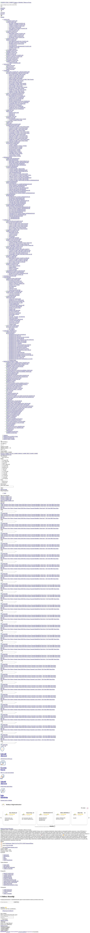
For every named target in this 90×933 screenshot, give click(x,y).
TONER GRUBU (7, 876)
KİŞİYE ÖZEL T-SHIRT (9, 439)
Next (88, 817)
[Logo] (16, 2)
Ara (2, 488)
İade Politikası (6, 866)
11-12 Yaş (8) (5, 471)
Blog (4, 857)
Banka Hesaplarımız (7, 860)
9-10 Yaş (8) (5, 478)
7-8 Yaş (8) (4, 477)
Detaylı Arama (4, 489)
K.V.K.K (5, 892)
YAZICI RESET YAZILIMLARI (10, 881)
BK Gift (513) (5, 457)
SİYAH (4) (4, 482)
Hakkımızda (6, 854)
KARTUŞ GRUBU (7, 878)
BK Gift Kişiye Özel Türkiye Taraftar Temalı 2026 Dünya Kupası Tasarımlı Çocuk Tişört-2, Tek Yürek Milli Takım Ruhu (28, 729)
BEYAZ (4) (5, 481)
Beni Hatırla (5, 919)
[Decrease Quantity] (1, 511)
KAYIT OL (16, 902)
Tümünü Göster (12, 324)
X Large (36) (5, 460)
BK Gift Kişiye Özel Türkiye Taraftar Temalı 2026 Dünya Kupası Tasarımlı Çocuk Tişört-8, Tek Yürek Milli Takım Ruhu (28, 669)
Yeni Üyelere (9, 1)
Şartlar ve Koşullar (7, 893)
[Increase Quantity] (16, 511)
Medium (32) (5, 467)
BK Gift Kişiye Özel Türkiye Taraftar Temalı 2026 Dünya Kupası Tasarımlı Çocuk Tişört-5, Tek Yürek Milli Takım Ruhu (28, 699)
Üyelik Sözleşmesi (7, 891)
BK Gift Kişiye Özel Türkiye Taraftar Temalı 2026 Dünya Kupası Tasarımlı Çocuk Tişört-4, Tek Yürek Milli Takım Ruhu (28, 709)
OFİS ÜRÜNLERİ (7, 883)
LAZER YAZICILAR (8, 874)
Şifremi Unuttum (4, 920)
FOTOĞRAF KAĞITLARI (9, 879)
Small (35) (4, 463)
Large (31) (4, 468)
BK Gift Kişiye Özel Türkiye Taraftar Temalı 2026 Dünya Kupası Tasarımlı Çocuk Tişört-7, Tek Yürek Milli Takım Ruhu (28, 679)
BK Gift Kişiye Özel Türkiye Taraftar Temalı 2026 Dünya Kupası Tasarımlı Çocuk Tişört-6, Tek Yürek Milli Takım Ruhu (28, 689)
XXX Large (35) (6, 464)
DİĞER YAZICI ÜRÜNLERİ (10, 882)
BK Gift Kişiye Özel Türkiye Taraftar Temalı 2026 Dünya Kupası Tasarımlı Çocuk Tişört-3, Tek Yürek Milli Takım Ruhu (28, 719)
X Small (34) (5, 465)
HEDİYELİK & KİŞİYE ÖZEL (10, 885)
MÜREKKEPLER (7, 877)
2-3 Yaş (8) (4, 472)
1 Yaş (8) (4, 470)
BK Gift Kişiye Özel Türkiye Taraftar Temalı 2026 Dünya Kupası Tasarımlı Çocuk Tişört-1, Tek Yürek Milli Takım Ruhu (28, 739)
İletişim (5, 858)
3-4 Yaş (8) (4, 474)
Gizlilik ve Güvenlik (7, 868)
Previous (1, 817)
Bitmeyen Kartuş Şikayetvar (7, 828)
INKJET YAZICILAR (8, 873)
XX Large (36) (5, 461)
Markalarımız (6, 856)
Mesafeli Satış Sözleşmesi (9, 867)
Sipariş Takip (6, 864)
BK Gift (2, 507)
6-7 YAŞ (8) (5, 475)
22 (5, 746)
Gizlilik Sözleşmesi (7, 889)
